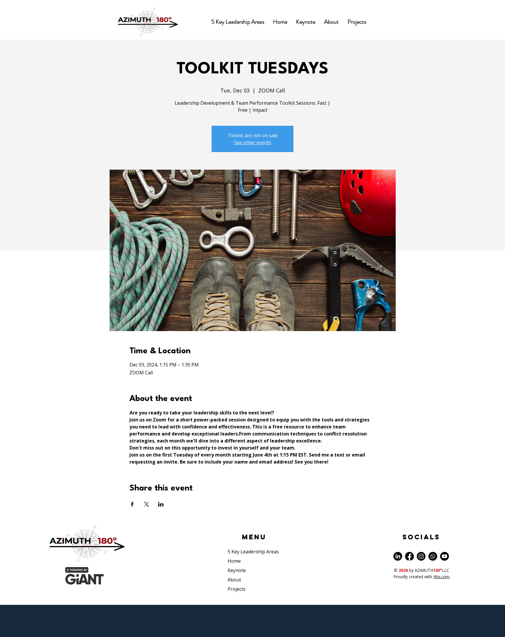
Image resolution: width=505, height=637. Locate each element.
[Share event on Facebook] (132, 504)
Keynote (237, 570)
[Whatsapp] (432, 556)
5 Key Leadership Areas (253, 551)
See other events (252, 142)
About (234, 579)
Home (234, 561)
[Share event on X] (146, 504)
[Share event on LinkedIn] (161, 504)
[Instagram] (421, 556)
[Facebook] (409, 556)
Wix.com (441, 576)
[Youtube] (444, 556)
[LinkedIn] (397, 556)
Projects (236, 589)
